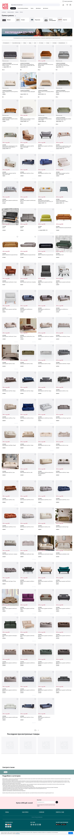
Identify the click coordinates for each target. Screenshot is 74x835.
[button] (70, 5)
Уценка (32, 8)
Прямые (21, 12)
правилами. (18, 833)
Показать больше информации (37, 817)
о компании (41, 812)
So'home (5, 772)
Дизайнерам (38, 8)
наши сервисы (25, 812)
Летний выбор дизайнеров (23, 8)
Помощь (7, 812)
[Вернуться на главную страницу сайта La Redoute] (5, 6)
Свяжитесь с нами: (60, 812)
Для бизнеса (45, 8)
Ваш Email (39, 800)
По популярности (6, 42)
